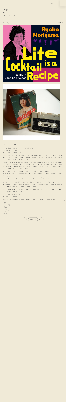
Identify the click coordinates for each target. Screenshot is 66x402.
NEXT (41, 219)
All (4, 15)
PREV (25, 219)
